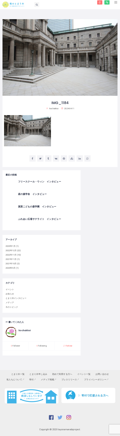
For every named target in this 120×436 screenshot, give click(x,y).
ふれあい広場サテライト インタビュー (39, 219)
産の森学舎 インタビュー (32, 194)
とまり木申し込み (38, 374)
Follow (68, 345)
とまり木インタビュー (16, 298)
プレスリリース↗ (70, 379)
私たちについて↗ (15, 379)
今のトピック (12, 307)
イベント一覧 (84, 374)
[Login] (99, 2)
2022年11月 (11, 255)
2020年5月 (10, 268)
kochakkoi (25, 330)
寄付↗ (32, 379)
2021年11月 (11, 259)
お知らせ (10, 294)
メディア (10, 302)
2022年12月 (11, 250)
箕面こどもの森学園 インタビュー (37, 206)
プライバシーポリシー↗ (96, 379)
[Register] (107, 2)
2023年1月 (10, 246)
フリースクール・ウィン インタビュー (39, 181)
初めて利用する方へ (62, 374)
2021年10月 (11, 263)
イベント (10, 289)
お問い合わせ (102, 374)
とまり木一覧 (18, 374)
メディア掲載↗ (48, 379)
